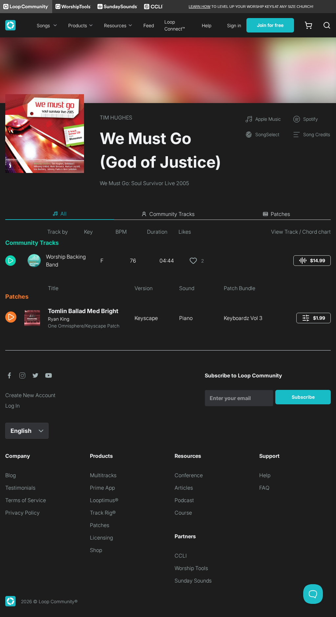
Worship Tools (191, 568)
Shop (96, 550)
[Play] (10, 260)
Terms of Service (25, 500)
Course (183, 512)
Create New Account (30, 395)
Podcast (184, 500)
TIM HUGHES (116, 117)
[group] (312, 260)
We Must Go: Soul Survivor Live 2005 (144, 183)
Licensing (101, 537)
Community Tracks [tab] (172, 214)
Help (206, 25)
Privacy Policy (22, 512)
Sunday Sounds (193, 580)
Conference (189, 475)
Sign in (234, 25)
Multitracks (103, 475)
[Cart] (308, 25)
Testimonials (20, 487)
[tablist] (168, 214)
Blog (10, 475)
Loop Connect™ (174, 25)
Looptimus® (104, 500)
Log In (12, 405)
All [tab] (63, 213)
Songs (43, 25)
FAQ (264, 487)
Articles (184, 487)
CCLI (181, 555)
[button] (13, 260)
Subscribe (303, 397)
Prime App (102, 487)
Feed (148, 25)
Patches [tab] (280, 214)
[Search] (327, 25)
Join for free (270, 25)
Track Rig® (103, 512)
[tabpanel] (168, 281)
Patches (99, 525)
